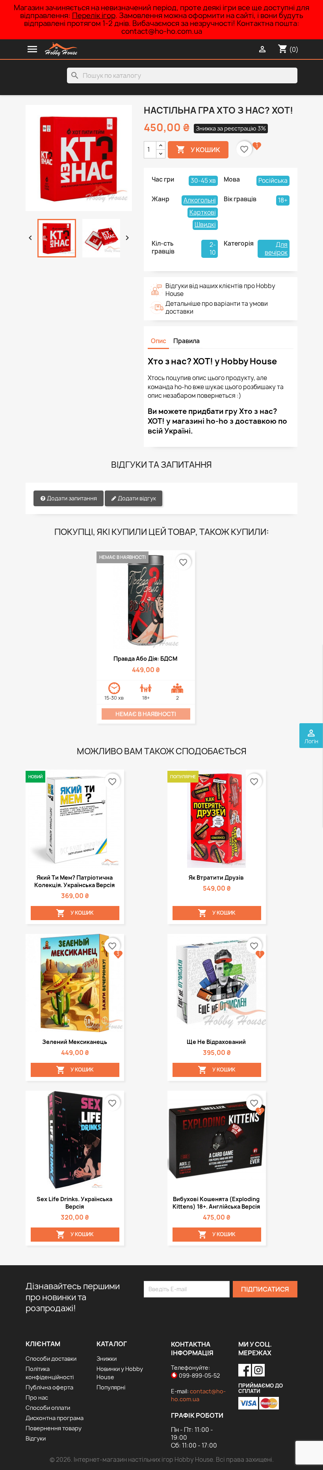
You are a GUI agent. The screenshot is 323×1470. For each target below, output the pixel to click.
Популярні (111, 1387)
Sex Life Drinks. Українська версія (74, 1202)
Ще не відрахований (216, 1042)
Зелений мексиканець (74, 1042)
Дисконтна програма (55, 1418)
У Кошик (198, 149)
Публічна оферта (49, 1387)
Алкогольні (200, 200)
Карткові (202, 212)
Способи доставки (51, 1358)
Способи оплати (48, 1407)
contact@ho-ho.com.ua (198, 1395)
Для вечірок (276, 249)
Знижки (107, 1358)
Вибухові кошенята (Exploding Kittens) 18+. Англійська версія (216, 1202)
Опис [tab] (158, 341)
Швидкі (205, 224)
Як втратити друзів (216, 877)
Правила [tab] (186, 341)
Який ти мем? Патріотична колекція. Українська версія (74, 881)
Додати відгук (136, 498)
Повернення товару (54, 1428)
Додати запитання (71, 498)
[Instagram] (258, 1367)
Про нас (37, 1397)
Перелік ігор (93, 15)
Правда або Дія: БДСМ (145, 658)
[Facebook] (245, 1367)
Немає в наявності (145, 714)
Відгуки (36, 1438)
